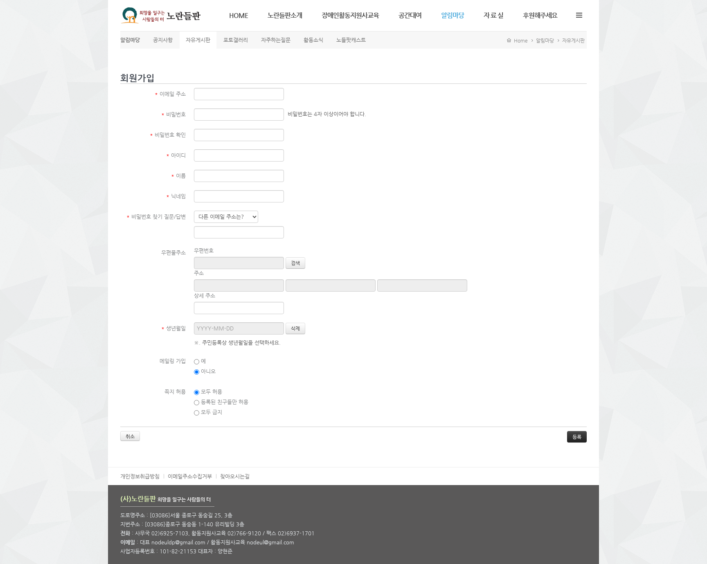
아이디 (176, 155)
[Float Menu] (579, 13)
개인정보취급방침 (140, 476)
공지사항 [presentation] (163, 40)
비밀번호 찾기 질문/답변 (156, 216)
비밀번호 (173, 114)
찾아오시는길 (235, 476)
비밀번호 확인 (168, 135)
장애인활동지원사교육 (350, 15)
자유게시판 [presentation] (198, 40)
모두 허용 (210, 392)
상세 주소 (204, 295)
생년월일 (173, 328)
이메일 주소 (170, 94)
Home (519, 40)
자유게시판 (573, 40)
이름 (178, 176)
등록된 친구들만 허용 (223, 402)
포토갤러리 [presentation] (235, 40)
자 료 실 (493, 15)
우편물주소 (173, 252)
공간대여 (410, 15)
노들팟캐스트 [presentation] (351, 40)
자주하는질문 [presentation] (275, 40)
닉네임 (176, 196)
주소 (199, 273)
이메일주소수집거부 (190, 476)
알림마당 (452, 15)
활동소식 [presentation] (313, 40)
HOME (238, 15)
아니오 (207, 371)
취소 (130, 436)
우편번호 (204, 250)
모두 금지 (210, 412)
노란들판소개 (285, 15)
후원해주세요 (540, 15)
